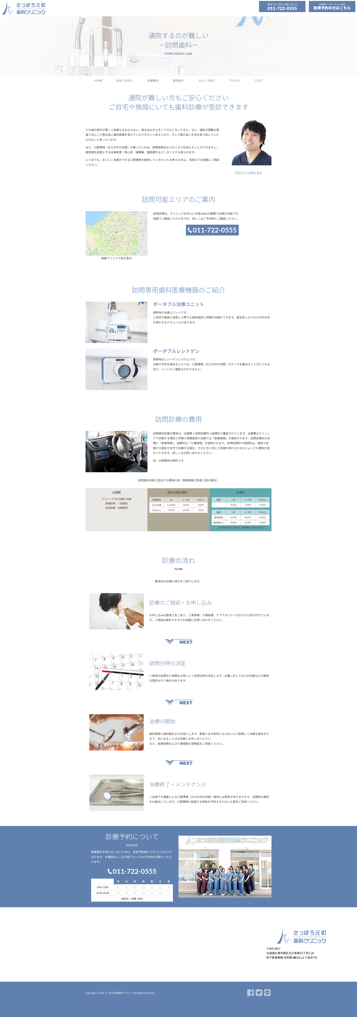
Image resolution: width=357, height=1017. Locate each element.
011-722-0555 (282, 8)
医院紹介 (178, 80)
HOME (98, 80)
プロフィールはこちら (248, 172)
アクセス (234, 80)
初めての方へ (125, 80)
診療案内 (153, 80)
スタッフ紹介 (206, 80)
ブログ (258, 80)
